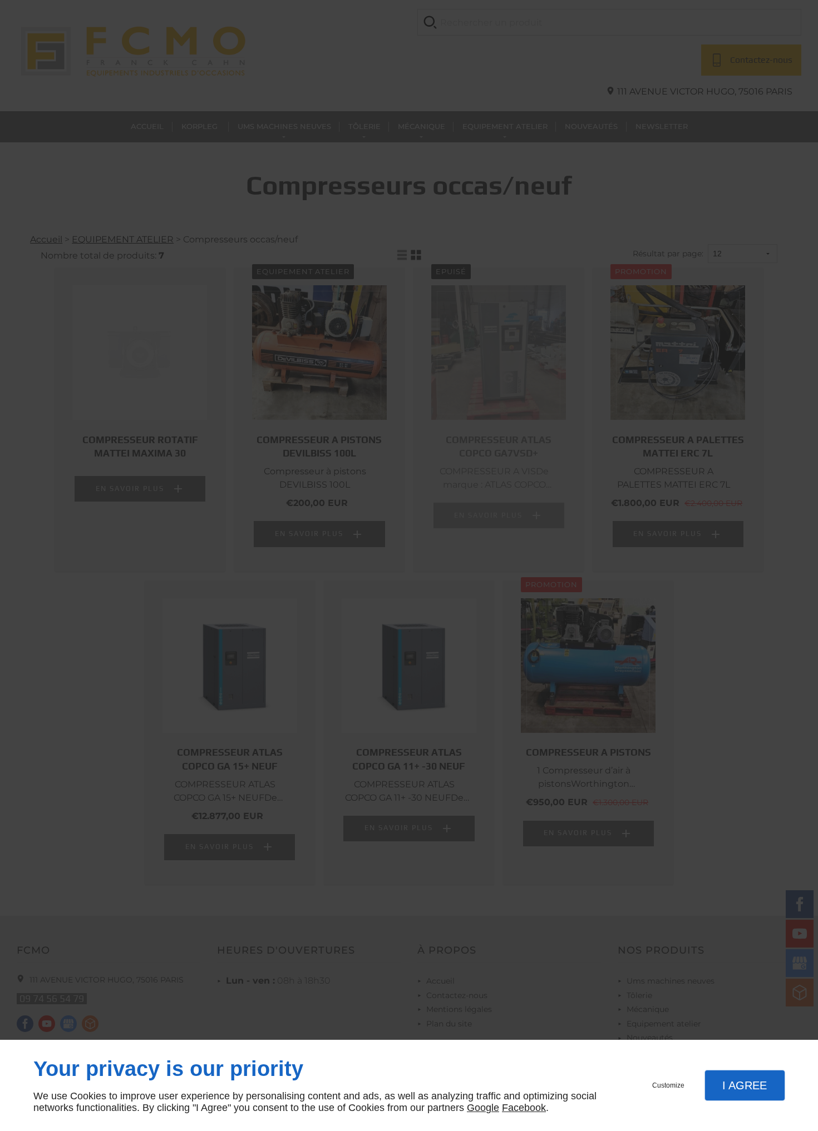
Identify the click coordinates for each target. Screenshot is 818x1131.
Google (483, 1107)
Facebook (524, 1107)
